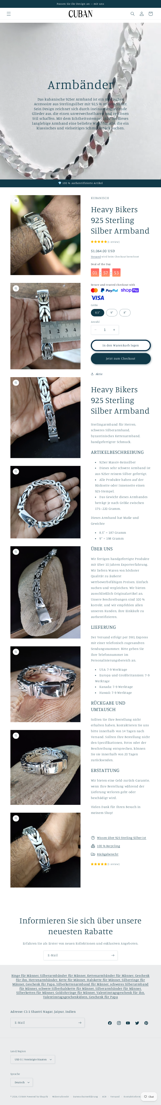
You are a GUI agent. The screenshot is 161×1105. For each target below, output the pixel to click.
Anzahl (95, 321)
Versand (96, 256)
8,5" (97, 312)
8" (125, 312)
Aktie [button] (99, 374)
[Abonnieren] (112, 955)
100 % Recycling (108, 846)
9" (112, 312)
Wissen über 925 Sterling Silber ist (121, 838)
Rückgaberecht (107, 854)
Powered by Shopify (37, 1096)
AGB (104, 1096)
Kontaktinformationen (136, 1096)
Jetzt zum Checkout (120, 358)
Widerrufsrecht (60, 1096)
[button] (8, 13)
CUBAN (22, 1096)
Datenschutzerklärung (85, 1096)
